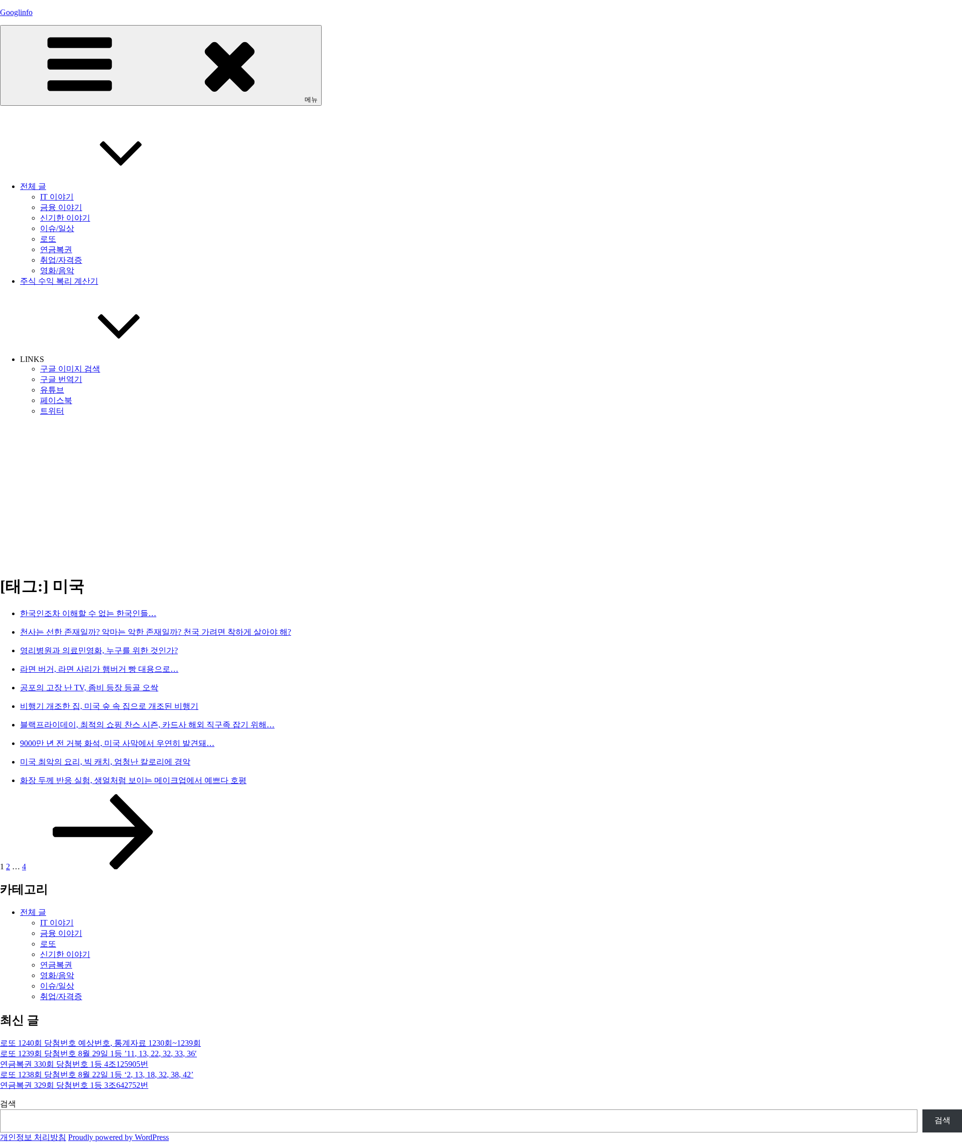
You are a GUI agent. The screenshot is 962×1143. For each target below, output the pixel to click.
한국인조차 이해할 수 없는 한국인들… (88, 613)
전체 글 (33, 186)
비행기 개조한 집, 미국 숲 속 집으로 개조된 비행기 (109, 706)
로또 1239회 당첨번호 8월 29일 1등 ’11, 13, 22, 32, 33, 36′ (98, 1053)
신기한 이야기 (65, 218)
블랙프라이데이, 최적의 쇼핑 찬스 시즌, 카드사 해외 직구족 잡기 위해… (147, 724)
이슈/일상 (57, 228)
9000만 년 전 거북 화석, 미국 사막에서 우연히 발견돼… (117, 743)
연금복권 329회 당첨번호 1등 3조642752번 (74, 1085)
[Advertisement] (481, 495)
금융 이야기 (61, 207)
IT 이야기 (57, 197)
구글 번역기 (61, 379)
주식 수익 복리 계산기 (59, 281)
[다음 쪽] (103, 866)
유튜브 (52, 390)
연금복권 (56, 249)
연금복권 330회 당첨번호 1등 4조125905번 (74, 1064)
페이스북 (56, 400)
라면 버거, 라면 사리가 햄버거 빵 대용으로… (99, 669)
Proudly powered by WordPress (118, 1137)
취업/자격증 (61, 260)
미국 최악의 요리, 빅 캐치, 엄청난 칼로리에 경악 (105, 761)
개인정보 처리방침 (33, 1137)
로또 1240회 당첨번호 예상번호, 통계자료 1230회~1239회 (100, 1043)
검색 (8, 1103)
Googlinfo (16, 12)
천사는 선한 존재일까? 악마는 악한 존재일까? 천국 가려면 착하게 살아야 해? (155, 632)
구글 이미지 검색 (70, 368)
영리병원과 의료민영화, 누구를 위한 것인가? (99, 650)
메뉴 (311, 99)
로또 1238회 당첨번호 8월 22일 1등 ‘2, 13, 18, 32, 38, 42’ (96, 1074)
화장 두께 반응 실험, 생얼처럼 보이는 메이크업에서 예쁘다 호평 (133, 780)
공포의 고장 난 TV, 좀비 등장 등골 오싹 (89, 687)
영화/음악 (57, 270)
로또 (48, 239)
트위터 (52, 411)
